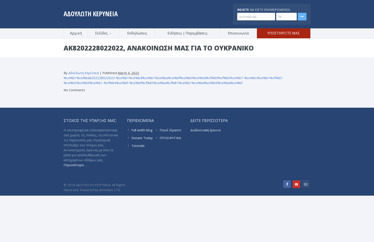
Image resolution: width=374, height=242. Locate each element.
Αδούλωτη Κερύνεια (83, 73)
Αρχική (76, 33)
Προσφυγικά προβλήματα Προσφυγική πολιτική (109, 37)
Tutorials (138, 145)
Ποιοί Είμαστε (170, 130)
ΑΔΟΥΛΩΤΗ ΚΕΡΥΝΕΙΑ (91, 13)
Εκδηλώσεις (137, 33)
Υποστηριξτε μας (283, 33)
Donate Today (142, 138)
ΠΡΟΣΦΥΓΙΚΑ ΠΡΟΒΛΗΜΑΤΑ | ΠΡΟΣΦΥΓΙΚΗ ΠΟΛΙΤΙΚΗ (171, 138)
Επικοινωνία (238, 33)
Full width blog (142, 130)
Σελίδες (101, 33)
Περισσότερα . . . (76, 165)
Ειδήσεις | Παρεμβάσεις (188, 33)
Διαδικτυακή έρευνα (205, 130)
